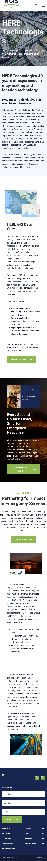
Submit (9, 819)
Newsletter (7, 787)
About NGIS (6, 828)
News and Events (30, 843)
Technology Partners (9, 848)
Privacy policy (40, 858)
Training (28, 828)
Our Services (6, 838)
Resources (28, 838)
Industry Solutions (8, 843)
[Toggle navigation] (43, 5)
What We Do (6, 833)
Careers (27, 833)
